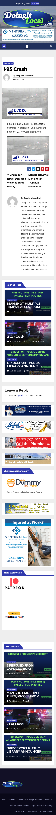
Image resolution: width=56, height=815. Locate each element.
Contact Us (48, 800)
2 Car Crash (15, 336)
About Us (11, 800)
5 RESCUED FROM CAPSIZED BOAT (20, 667)
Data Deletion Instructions (19, 806)
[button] (51, 46)
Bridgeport (8, 63)
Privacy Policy (20, 811)
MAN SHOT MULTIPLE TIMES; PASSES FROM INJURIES (23, 307)
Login (33, 806)
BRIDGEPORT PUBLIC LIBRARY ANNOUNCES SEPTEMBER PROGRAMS (26, 366)
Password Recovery (44, 806)
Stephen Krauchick (24, 76)
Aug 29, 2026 (15, 341)
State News (11, 662)
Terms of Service (45, 811)
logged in (21, 395)
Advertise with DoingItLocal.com (29, 800)
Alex (28, 312)
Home (4, 800)
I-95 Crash (15, 69)
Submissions (32, 811)
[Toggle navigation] (27, 46)
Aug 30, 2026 (15, 312)
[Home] (4, 46)
